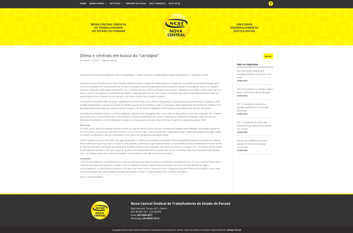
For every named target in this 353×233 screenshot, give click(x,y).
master (87, 60)
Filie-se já (174, 3)
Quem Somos (96, 3)
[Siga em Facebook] (271, 3)
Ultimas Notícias (109, 60)
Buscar (268, 56)
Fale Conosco (157, 3)
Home (83, 3)
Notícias (115, 3)
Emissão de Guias (136, 3)
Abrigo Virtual (234, 230)
